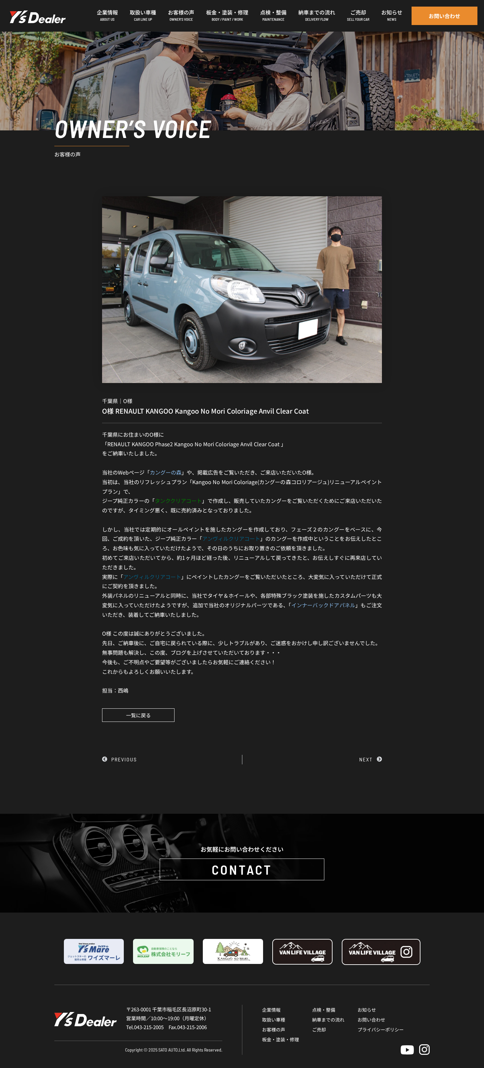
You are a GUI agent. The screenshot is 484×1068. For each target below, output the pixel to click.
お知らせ (367, 1009)
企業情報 (271, 1009)
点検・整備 (323, 1009)
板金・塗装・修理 (280, 1039)
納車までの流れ (328, 1019)
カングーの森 (165, 472)
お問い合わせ (371, 1019)
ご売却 (319, 1029)
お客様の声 (273, 1029)
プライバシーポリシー (381, 1029)
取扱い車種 (273, 1019)
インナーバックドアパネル (323, 605)
